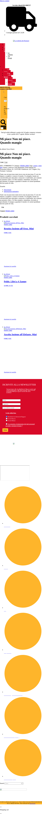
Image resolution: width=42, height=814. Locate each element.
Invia (5, 430)
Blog (5, 47)
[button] (5, 101)
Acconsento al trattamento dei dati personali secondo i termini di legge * (20, 425)
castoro (35, 166)
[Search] (22, 783)
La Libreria (10, 53)
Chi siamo (6, 45)
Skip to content (4, 1)
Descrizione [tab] (7, 190)
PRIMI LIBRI (24, 166)
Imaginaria (32, 803)
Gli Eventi (10, 57)
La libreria (6, 50)
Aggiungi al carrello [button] (10, 266)
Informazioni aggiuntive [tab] (11, 191)
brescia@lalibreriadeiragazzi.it (9, 458)
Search (4, 126)
